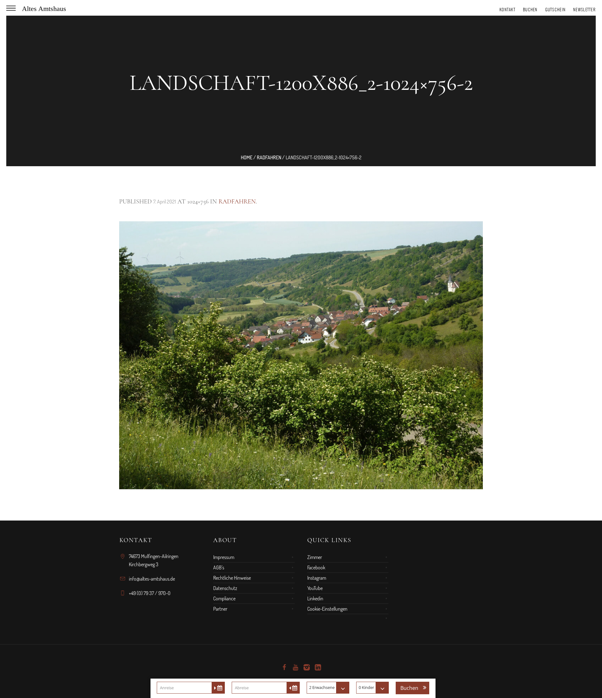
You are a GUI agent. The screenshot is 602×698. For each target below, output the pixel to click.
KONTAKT (507, 10)
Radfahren (269, 157)
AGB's (218, 567)
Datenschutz (225, 588)
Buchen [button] (409, 688)
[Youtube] (295, 667)
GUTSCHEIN (555, 10)
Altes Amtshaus (44, 9)
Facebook (316, 567)
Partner (220, 609)
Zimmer (314, 557)
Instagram (316, 578)
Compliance (224, 598)
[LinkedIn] (318, 667)
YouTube (315, 588)
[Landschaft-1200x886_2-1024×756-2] (301, 355)
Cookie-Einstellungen (327, 609)
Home (246, 157)
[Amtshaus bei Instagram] (306, 667)
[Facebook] (284, 667)
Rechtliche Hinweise (232, 578)
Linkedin (315, 598)
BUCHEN (530, 10)
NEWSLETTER (584, 10)
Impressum (223, 557)
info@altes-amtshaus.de (152, 579)
